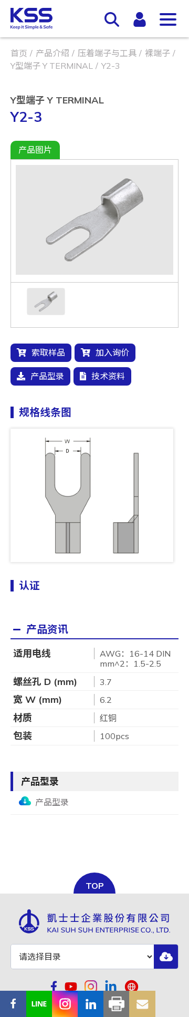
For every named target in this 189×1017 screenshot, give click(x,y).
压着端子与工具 (107, 53)
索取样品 (48, 352)
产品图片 (35, 149)
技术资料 (108, 376)
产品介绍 (52, 53)
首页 (18, 53)
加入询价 (112, 352)
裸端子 (157, 53)
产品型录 (47, 376)
